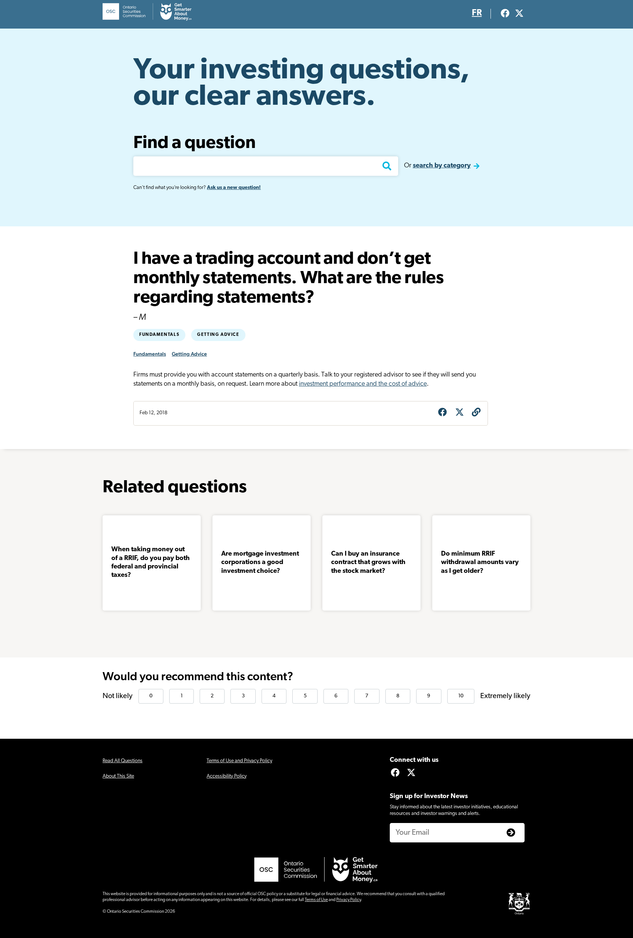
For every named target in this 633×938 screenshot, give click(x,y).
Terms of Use (316, 900)
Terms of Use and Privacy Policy (239, 761)
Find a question (194, 143)
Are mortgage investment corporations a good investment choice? (260, 563)
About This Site (118, 776)
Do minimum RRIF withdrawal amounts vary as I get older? (480, 563)
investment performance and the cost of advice (363, 384)
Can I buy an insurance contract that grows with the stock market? (368, 563)
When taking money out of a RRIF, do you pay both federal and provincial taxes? (150, 562)
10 (460, 696)
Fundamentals (159, 335)
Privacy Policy (348, 900)
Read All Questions (122, 761)
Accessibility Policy (227, 776)
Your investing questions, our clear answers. (301, 84)
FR (477, 13)
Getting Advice (218, 335)
